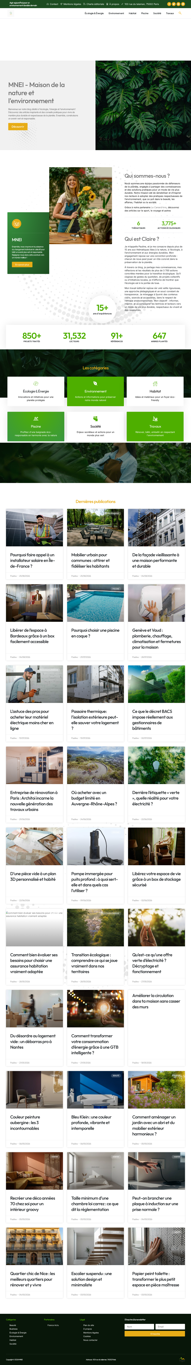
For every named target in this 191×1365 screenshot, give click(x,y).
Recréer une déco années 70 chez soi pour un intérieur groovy (32, 1203)
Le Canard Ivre (159, 207)
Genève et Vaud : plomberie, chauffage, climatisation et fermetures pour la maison (156, 638)
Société (157, 13)
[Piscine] (35, 418)
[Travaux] (155, 418)
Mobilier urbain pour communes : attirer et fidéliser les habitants (90, 560)
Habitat (132, 13)
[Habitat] (155, 383)
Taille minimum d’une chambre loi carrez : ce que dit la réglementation (94, 1203)
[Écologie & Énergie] (35, 383)
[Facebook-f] (169, 4)
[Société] (95, 418)
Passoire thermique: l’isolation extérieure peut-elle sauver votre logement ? (95, 720)
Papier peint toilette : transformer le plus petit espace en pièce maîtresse (155, 1279)
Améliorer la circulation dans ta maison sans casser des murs (156, 1001)
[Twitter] (174, 4)
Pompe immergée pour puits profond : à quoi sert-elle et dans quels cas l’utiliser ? (94, 882)
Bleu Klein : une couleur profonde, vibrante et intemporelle (91, 1122)
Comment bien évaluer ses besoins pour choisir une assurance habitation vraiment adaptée (33, 963)
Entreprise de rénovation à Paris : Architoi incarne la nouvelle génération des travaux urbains (33, 801)
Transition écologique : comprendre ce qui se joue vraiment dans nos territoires (94, 963)
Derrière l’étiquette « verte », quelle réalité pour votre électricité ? (155, 798)
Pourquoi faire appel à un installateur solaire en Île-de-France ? (32, 560)
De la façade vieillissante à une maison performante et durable (155, 560)
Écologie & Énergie (94, 13)
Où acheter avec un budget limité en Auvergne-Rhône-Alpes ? (94, 798)
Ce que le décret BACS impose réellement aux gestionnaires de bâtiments (152, 720)
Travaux (170, 13)
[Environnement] (95, 383)
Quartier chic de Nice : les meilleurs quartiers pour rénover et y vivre (32, 1279)
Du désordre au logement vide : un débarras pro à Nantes (33, 1041)
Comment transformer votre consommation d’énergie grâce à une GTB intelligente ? (94, 1044)
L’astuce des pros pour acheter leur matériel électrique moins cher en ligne (31, 720)
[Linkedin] (183, 4)
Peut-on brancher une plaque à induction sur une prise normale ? (155, 1203)
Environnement (116, 13)
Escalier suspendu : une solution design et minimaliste (91, 1279)
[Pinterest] (178, 4)
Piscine (144, 13)
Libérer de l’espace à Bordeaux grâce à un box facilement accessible (32, 635)
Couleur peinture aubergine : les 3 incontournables (25, 1122)
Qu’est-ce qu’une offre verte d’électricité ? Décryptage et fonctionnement (152, 963)
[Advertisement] (95, 39)
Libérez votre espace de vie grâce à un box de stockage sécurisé (156, 879)
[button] (180, 13)
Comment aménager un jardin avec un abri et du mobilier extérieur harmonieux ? (153, 1125)
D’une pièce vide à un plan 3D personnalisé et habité (33, 876)
